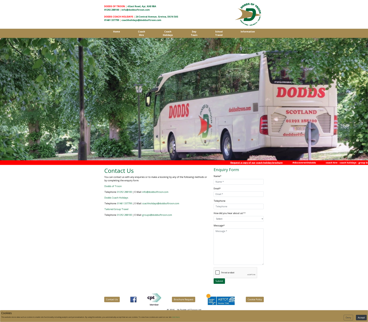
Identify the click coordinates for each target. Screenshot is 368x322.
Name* (217, 176)
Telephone (219, 200)
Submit (219, 281)
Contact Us (112, 299)
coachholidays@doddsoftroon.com (141, 20)
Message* (219, 225)
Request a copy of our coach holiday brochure (232, 162)
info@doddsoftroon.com (135, 9)
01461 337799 (111, 20)
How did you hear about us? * (230, 213)
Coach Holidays (168, 33)
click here (176, 317)
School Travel (219, 33)
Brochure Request (183, 299)
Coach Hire (141, 33)
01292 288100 (111, 9)
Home (116, 31)
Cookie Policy (255, 299)
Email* (217, 188)
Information (248, 31)
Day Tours (194, 33)
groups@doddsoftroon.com (157, 214)
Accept (361, 317)
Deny (348, 317)
